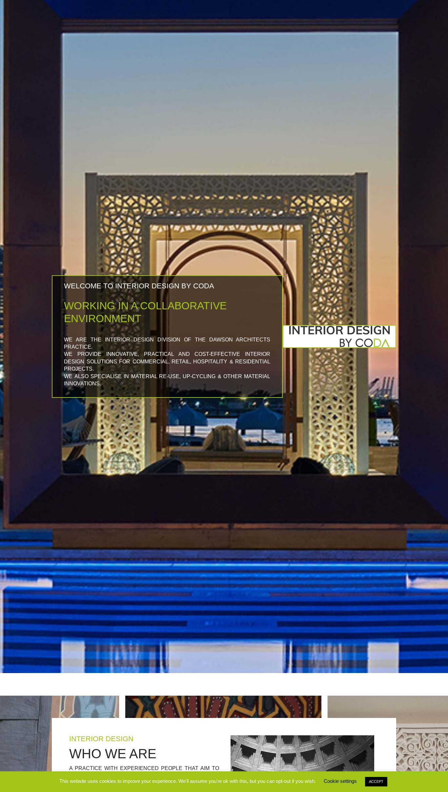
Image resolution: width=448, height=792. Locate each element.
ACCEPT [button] (376, 781)
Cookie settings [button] (340, 781)
